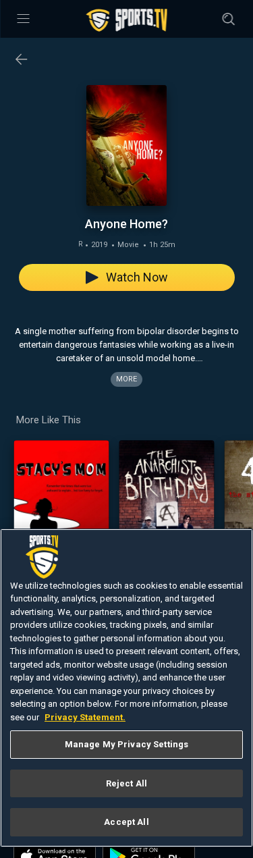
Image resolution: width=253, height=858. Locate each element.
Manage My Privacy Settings (126, 744)
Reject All (126, 783)
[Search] (228, 19)
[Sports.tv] (126, 20)
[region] (126, 688)
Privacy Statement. (85, 717)
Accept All (126, 822)
